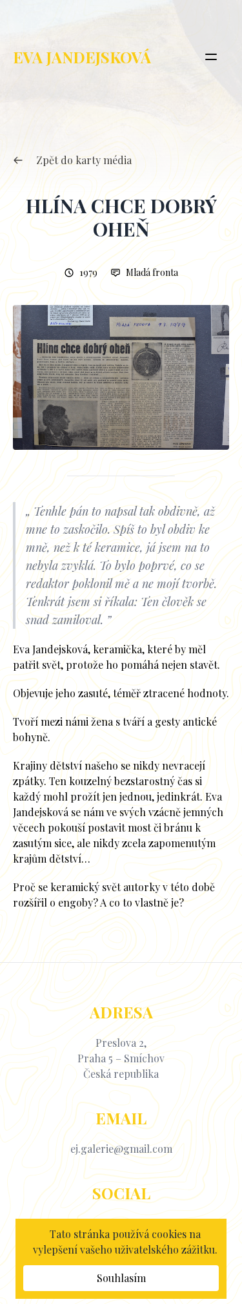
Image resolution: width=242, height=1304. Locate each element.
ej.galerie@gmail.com (121, 1148)
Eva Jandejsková (82, 57)
